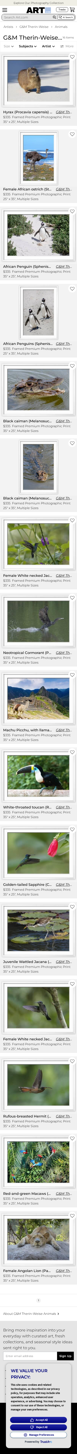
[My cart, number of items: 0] (72, 9)
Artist (46, 46)
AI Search (68, 17)
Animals (61, 27)
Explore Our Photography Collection (39, 3)
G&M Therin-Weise (34, 27)
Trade (62, 9)
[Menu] (5, 10)
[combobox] (27, 17)
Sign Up (65, 1356)
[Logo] (38, 10)
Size (7, 46)
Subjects (26, 46)
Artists (8, 27)
